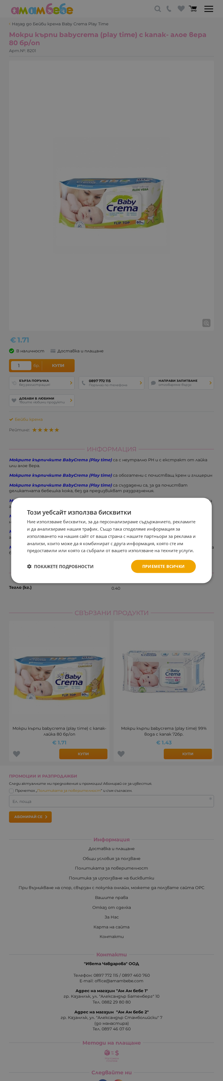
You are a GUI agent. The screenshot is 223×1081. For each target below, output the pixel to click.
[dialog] (111, 540)
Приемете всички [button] (163, 566)
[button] (60, 566)
